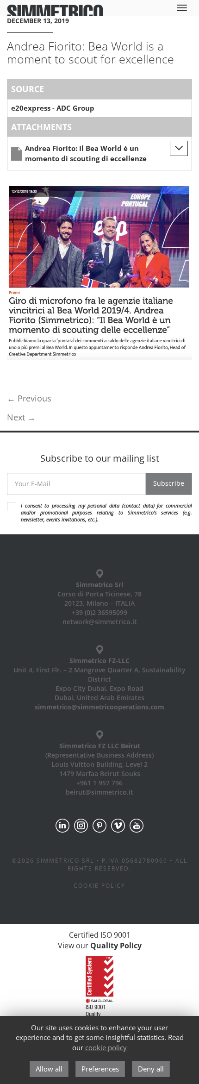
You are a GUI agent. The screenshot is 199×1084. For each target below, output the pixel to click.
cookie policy (106, 1047)
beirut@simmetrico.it (99, 792)
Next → (21, 417)
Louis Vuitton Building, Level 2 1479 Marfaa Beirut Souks (99, 769)
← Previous (29, 398)
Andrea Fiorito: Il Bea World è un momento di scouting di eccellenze (86, 153)
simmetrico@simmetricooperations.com (99, 706)
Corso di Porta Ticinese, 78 (99, 593)
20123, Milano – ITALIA (99, 603)
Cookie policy (99, 886)
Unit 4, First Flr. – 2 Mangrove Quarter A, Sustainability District (99, 674)
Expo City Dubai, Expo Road (99, 688)
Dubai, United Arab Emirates (99, 697)
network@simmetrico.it (99, 621)
